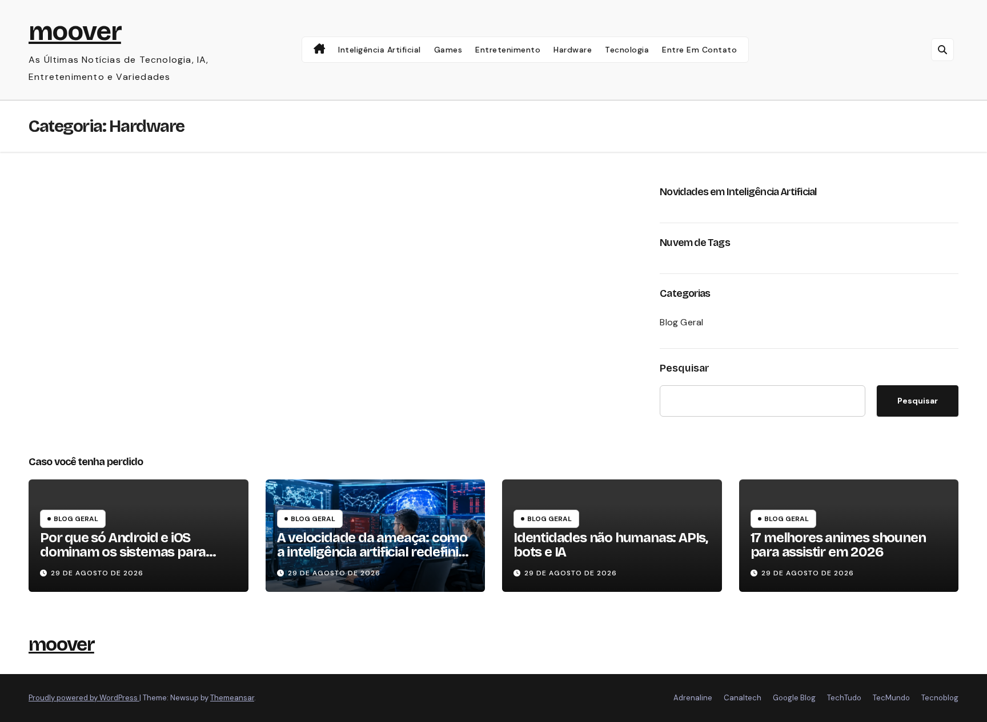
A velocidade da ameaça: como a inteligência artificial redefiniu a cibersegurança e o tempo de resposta (372, 559)
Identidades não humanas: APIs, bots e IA (610, 545)
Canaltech (742, 698)
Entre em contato (699, 50)
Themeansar (232, 698)
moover (75, 31)
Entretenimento (507, 50)
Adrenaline (692, 698)
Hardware (572, 50)
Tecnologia (627, 50)
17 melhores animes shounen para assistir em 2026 (838, 545)
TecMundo (891, 698)
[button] (942, 49)
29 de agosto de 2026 (97, 573)
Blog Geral (681, 322)
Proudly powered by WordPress (84, 698)
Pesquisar (684, 368)
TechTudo (844, 698)
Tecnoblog (939, 698)
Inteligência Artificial (379, 50)
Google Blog (794, 698)
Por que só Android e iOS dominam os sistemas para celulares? (123, 552)
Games (448, 50)
